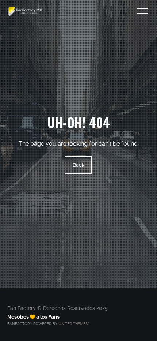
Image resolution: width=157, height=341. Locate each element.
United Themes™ (74, 324)
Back (78, 165)
